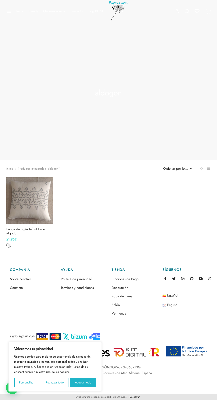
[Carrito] (208, 11)
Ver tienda (119, 313)
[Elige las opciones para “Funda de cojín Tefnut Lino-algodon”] (46, 193)
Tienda (33, 11)
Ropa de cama (122, 296)
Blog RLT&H (96, 11)
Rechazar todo (55, 382)
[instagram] (182, 279)
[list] (208, 168)
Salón (116, 304)
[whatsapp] (209, 279)
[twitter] (173, 279)
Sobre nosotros (20, 279)
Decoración (120, 287)
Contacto (76, 11)
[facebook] (165, 279)
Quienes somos (54, 11)
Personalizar (27, 382)
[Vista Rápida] (46, 203)
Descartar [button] (134, 397)
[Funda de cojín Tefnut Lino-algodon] (29, 200)
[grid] (201, 168)
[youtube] (200, 279)
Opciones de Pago (125, 279)
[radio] (8, 245)
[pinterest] (191, 279)
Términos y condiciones (77, 287)
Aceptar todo (83, 382)
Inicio (20, 11)
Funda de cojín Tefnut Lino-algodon (25, 231)
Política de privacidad (76, 279)
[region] (55, 367)
